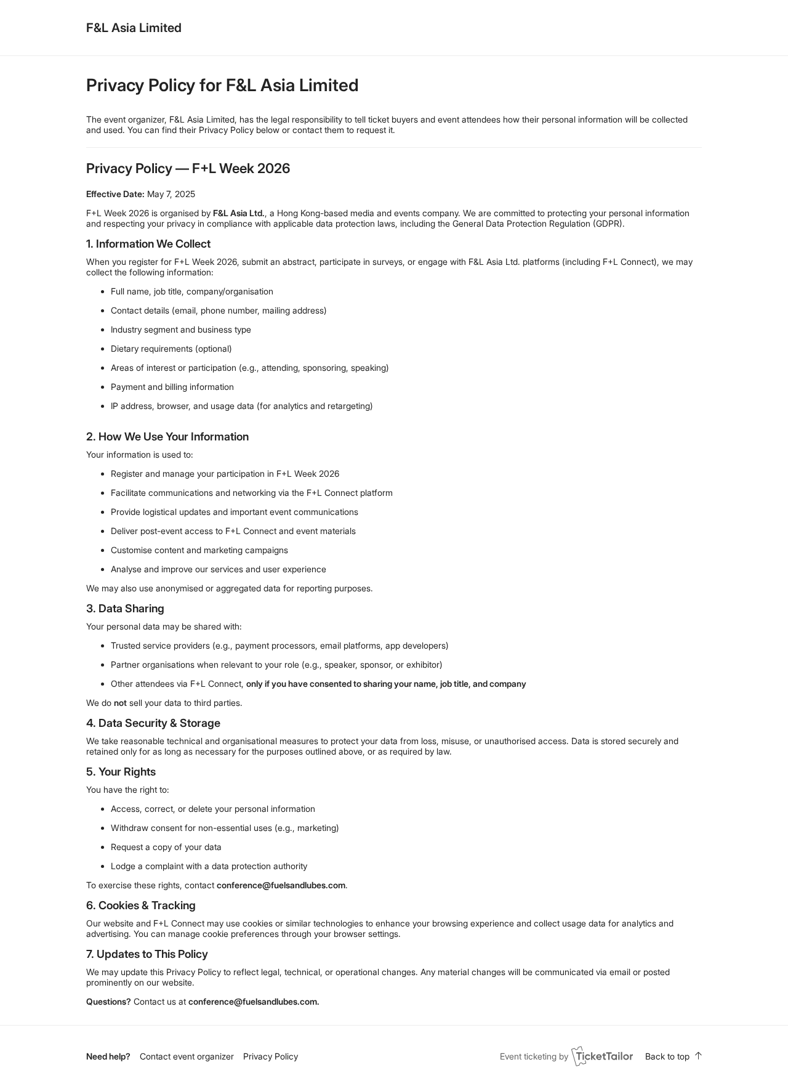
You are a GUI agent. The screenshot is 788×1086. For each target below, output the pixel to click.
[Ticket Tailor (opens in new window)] (602, 1056)
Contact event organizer (187, 1056)
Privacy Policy (270, 1056)
